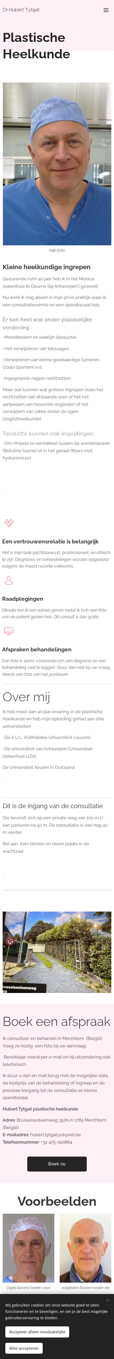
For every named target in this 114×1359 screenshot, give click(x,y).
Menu (106, 10)
